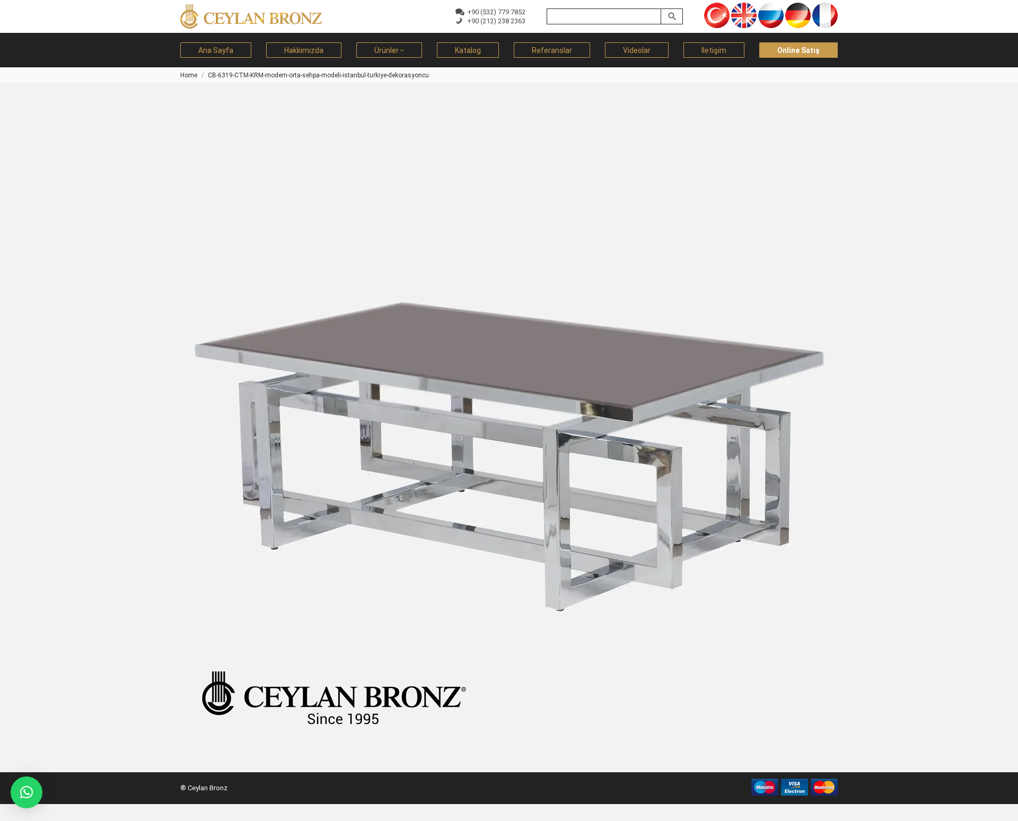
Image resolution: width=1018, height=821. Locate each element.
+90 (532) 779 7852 (494, 12)
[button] (26, 792)
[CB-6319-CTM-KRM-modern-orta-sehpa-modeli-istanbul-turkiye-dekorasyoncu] (509, 422)
